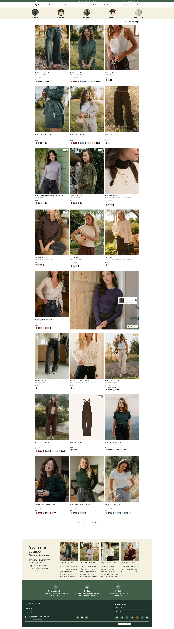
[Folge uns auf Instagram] (82, 617)
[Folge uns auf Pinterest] (86, 617)
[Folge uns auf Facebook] (77, 617)
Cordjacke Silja (76, 196)
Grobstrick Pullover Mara (45, 504)
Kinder (80, 5)
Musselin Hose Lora (112, 134)
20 (92, 522)
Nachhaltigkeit (97, 5)
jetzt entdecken (132, 326)
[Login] (131, 5)
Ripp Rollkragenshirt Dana (80, 504)
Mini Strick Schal (111, 196)
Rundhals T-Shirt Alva (113, 442)
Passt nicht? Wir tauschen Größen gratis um (88, 1)
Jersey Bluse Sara (41, 257)
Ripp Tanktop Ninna (112, 73)
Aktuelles (106, 5)
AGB (37, 624)
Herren (74, 5)
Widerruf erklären (125, 624)
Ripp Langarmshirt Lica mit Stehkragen (49, 196)
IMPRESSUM (27, 624)
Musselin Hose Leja (42, 73)
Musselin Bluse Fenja (77, 73)
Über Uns (87, 5)
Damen (67, 5)
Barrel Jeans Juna (41, 381)
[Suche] (134, 5)
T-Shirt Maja (74, 257)
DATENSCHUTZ (33, 624)
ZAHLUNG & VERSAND (37, 619)
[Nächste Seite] (95, 522)
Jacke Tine (108, 257)
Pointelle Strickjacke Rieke (80, 381)
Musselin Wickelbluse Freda (45, 319)
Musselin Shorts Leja (43, 134)
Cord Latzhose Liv (76, 442)
